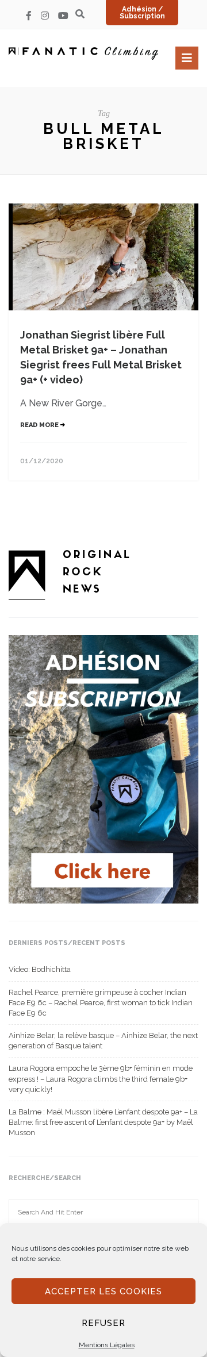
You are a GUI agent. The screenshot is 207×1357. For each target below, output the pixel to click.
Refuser (103, 1323)
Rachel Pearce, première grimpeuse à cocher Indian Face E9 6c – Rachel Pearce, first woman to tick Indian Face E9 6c (101, 1002)
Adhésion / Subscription (142, 12)
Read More (40, 425)
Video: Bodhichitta (40, 969)
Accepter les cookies (103, 1291)
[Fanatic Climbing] (83, 53)
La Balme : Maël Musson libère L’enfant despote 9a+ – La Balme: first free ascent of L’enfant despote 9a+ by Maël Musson (103, 1122)
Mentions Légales (107, 1344)
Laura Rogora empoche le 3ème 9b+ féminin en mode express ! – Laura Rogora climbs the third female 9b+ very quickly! (101, 1078)
